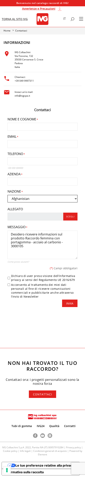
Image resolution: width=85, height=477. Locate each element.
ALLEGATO (15, 209)
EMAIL (12, 136)
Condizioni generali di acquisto (50, 451)
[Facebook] (35, 435)
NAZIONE (14, 191)
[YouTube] (42, 435)
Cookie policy (10, 451)
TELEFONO (15, 154)
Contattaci (42, 394)
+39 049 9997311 (24, 80)
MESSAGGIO (17, 227)
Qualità (54, 426)
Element (42, 454)
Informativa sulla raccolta (24, 472)
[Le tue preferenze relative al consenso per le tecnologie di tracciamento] (7, 470)
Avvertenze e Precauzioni (38, 8)
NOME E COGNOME (22, 119)
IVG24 (41, 426)
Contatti (70, 426)
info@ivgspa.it (22, 95)
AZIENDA (14, 174)
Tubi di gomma (21, 426)
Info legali (25, 451)
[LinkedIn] (50, 435)
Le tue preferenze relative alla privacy (44, 465)
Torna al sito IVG (15, 19)
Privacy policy (73, 447)
